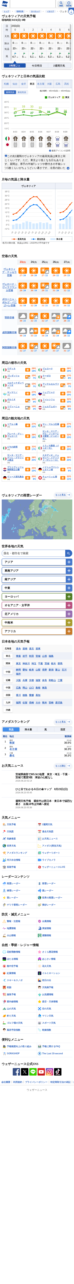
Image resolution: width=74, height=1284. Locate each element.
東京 (32, 84)
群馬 (60, 663)
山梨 (38, 669)
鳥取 (44, 687)
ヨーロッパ (35, 11)
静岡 (18, 669)
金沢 (23, 84)
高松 (66, 84)
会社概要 (5, 1082)
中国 (8, 687)
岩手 (25, 656)
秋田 (31, 656)
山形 (44, 656)
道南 (25, 648)
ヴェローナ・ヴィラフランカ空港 (9, 287)
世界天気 (20, 11)
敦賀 (12, 742)
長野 (44, 669)
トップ (6, 11)
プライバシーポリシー (36, 1082)
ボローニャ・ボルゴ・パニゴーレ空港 (9, 302)
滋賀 (38, 680)
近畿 (8, 680)
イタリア (50, 11)
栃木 (53, 663)
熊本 (44, 702)
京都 (31, 680)
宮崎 (51, 702)
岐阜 (31, 669)
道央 (18, 648)
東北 (8, 656)
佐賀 (25, 702)
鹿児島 (58, 702)
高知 (38, 695)
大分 (38, 702)
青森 (18, 656)
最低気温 (22, 92)
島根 (38, 687)
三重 (60, 680)
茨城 (47, 663)
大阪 (49, 84)
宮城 (38, 656)
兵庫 (25, 680)
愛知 (25, 669)
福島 (51, 656)
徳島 (25, 695)
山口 (31, 687)
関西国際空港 (9, 347)
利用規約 (17, 1082)
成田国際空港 (9, 332)
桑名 (12, 755)
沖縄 (8, 710)
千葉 (40, 663)
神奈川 (26, 663)
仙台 (15, 84)
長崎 (31, 702)
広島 (58, 84)
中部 (8, 672)
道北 (31, 648)
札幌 (6, 84)
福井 (18, 674)
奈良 (44, 680)
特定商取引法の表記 (60, 1082)
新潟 (51, 669)
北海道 (8, 648)
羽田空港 (9, 317)
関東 (8, 663)
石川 (64, 669)
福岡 (18, 702)
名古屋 (40, 84)
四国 (8, 695)
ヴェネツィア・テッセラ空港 (9, 272)
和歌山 (52, 680)
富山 (57, 669)
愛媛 (31, 695)
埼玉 (33, 663)
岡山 (25, 687)
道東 (38, 648)
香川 (18, 695)
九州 (8, 702)
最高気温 (10, 92)
